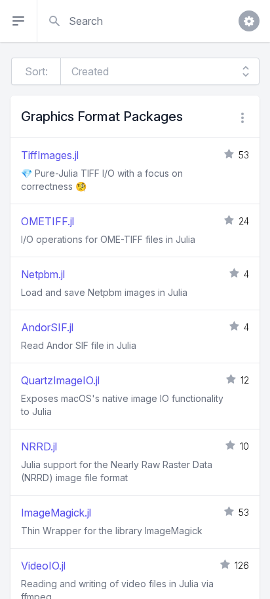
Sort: (36, 71)
